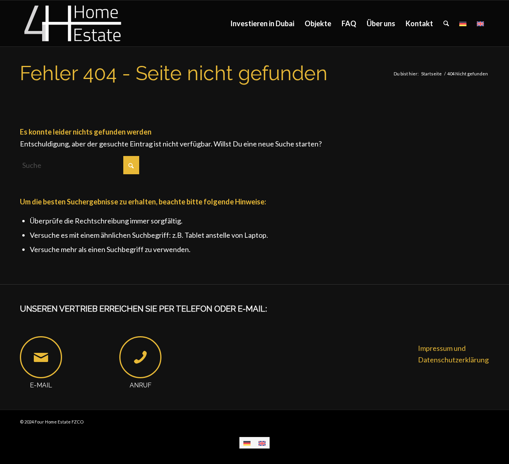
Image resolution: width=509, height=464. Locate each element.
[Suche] (446, 23)
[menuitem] (262, 23)
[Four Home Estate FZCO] (73, 23)
